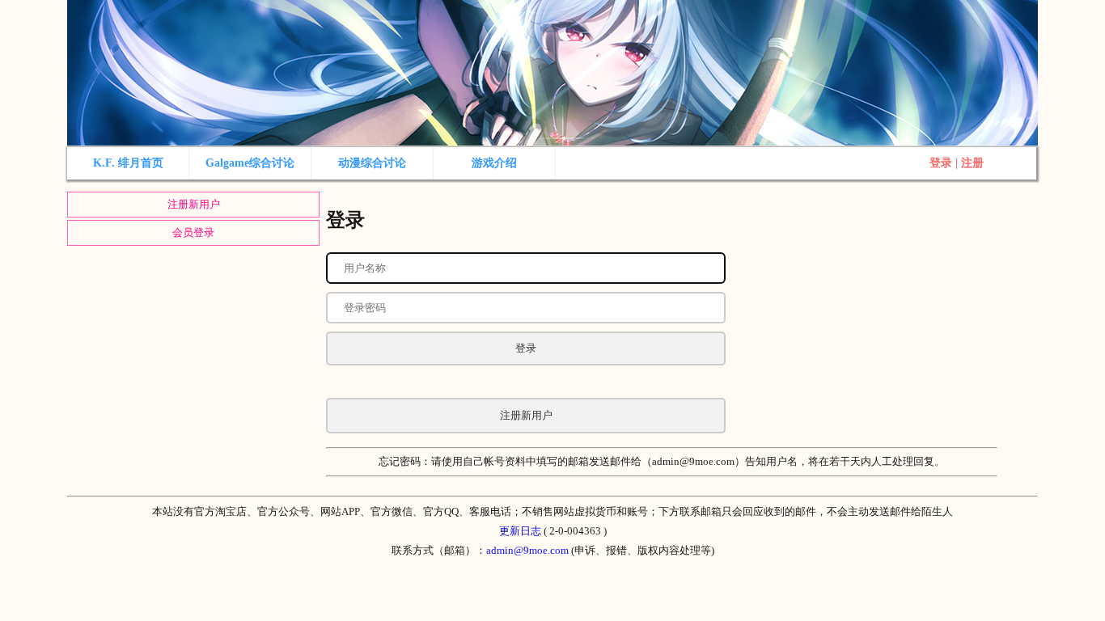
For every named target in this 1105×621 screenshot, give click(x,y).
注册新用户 (193, 204)
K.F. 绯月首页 (128, 163)
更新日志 (520, 531)
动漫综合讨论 (372, 163)
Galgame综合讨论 (249, 163)
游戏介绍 (494, 163)
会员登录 (193, 232)
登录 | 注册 (956, 163)
